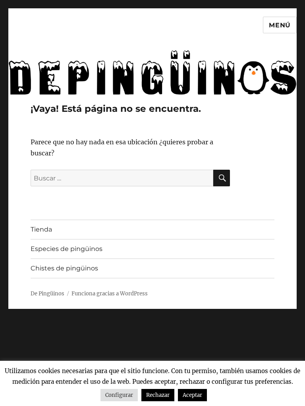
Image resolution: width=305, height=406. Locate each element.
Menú (280, 25)
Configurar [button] (119, 395)
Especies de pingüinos (66, 249)
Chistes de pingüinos (64, 268)
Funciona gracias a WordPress (109, 293)
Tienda (41, 229)
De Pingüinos (47, 293)
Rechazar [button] (158, 395)
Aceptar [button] (192, 395)
